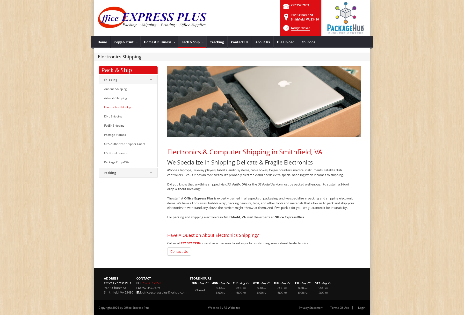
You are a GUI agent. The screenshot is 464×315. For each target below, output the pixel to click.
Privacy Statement (311, 308)
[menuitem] (102, 42)
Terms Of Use (339, 308)
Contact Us (179, 251)
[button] (296, 29)
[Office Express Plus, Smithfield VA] (152, 16)
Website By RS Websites (224, 308)
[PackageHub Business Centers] (345, 17)
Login (361, 308)
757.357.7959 (300, 5)
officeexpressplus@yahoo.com (164, 292)
